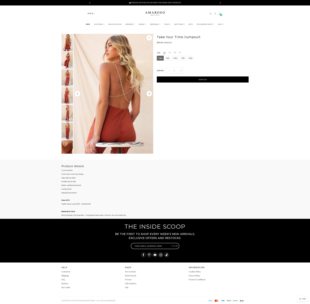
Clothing (98, 24)
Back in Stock (130, 276)
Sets (191, 24)
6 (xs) (160, 58)
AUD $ (90, 13)
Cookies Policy (195, 272)
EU (180, 53)
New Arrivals (130, 272)
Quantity (160, 70)
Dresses (129, 24)
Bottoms (178, 24)
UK (175, 53)
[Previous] (90, 3)
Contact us (65, 272)
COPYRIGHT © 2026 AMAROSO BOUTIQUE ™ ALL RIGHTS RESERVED (88, 300)
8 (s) (167, 58)
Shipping (65, 276)
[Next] (220, 3)
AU (164, 53)
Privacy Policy (194, 276)
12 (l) (183, 58)
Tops (166, 24)
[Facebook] (143, 255)
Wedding (154, 24)
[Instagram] (161, 255)
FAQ (63, 280)
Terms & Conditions (197, 280)
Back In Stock (115, 24)
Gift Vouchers (130, 284)
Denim (141, 24)
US (169, 53)
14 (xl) (190, 58)
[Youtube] (155, 255)
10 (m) (175, 58)
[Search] (210, 13)
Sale (220, 24)
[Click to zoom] (149, 38)
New (88, 24)
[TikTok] (167, 255)
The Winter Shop (204, 24)
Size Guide (65, 288)
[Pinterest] (149, 255)
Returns (64, 284)
